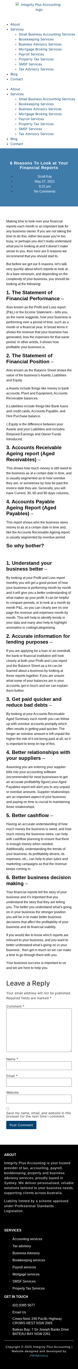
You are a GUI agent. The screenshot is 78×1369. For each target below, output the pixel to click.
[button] (39, 84)
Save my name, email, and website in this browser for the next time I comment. (38, 1114)
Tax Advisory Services (36, 69)
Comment (15, 1006)
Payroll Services (31, 54)
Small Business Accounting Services (47, 34)
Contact (16, 79)
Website (12, 1092)
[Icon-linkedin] (13, 1222)
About (15, 24)
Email (11, 1075)
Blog (13, 74)
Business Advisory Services (40, 44)
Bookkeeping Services (36, 39)
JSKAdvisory (38, 1355)
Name (12, 1059)
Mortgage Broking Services (40, 49)
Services (17, 29)
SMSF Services (30, 64)
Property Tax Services (36, 59)
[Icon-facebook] (6, 1222)
